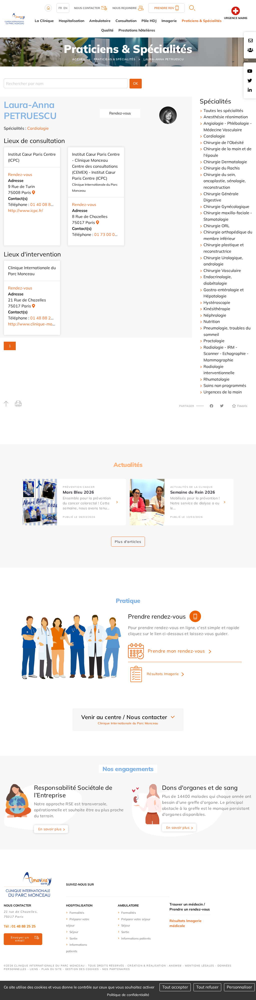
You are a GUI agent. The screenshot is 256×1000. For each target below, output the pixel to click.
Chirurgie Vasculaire (222, 270)
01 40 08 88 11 (44, 204)
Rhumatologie (217, 379)
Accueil (79, 59)
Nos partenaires (116, 969)
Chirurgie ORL (217, 225)
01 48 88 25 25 (44, 317)
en (65, 8)
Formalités (77, 913)
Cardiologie (38, 128)
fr (60, 8)
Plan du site (52, 969)
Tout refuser (207, 987)
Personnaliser (239, 987)
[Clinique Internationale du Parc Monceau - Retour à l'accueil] (14, 18)
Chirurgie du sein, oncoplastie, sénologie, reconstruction (225, 181)
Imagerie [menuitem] (169, 20)
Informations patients (136, 938)
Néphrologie (215, 315)
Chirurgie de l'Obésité (224, 142)
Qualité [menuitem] (107, 30)
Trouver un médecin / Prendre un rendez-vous (190, 907)
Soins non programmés (225, 385)
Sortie (74, 938)
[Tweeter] (221, 406)
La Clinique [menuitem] (44, 20)
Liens (34, 969)
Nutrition (212, 321)
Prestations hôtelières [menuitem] (136, 30)
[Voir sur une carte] (33, 192)
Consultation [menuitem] (126, 20)
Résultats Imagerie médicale (186, 923)
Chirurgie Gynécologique (226, 206)
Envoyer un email (20, 939)
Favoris (242, 406)
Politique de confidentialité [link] (128, 995)
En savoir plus (50, 829)
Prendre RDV (164, 8)
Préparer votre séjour (135, 919)
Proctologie (214, 340)
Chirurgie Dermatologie (225, 161)
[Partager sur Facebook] (211, 406)
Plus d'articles (128, 541)
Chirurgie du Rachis (222, 167)
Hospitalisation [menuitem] (71, 20)
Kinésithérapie (217, 308)
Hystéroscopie (217, 302)
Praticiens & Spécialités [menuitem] (202, 20)
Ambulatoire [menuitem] (99, 20)
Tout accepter (175, 987)
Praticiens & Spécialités (115, 59)
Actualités (128, 464)
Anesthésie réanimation (226, 116)
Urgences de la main (223, 391)
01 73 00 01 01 (108, 234)
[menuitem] (80, 912)
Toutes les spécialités (223, 110)
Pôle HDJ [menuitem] (149, 20)
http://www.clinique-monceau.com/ (41, 323)
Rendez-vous (120, 113)
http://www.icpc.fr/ (25, 210)
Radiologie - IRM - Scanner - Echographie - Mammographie (226, 353)
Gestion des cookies (82, 969)
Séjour (74, 932)
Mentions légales (199, 965)
